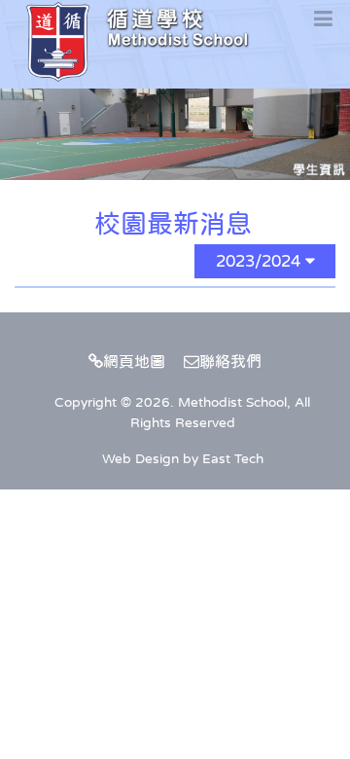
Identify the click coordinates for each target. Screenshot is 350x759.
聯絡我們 (230, 361)
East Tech (232, 458)
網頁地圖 (134, 361)
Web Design (140, 458)
